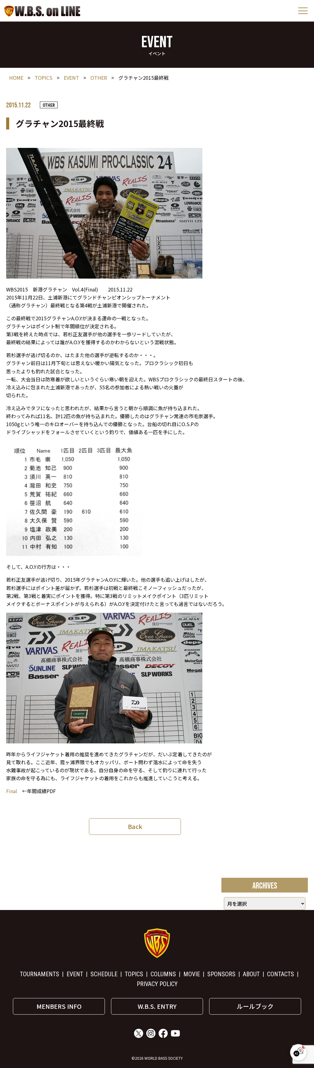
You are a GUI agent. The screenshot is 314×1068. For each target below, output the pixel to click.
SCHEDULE (103, 974)
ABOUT (251, 974)
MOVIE (191, 974)
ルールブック (255, 1006)
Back (135, 826)
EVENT (71, 77)
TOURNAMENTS (39, 974)
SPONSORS (221, 974)
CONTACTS (280, 974)
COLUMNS (163, 974)
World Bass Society (42, 11)
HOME (16, 77)
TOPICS (43, 77)
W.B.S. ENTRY (157, 1006)
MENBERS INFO (59, 1006)
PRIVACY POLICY (157, 984)
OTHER (98, 77)
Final (11, 791)
